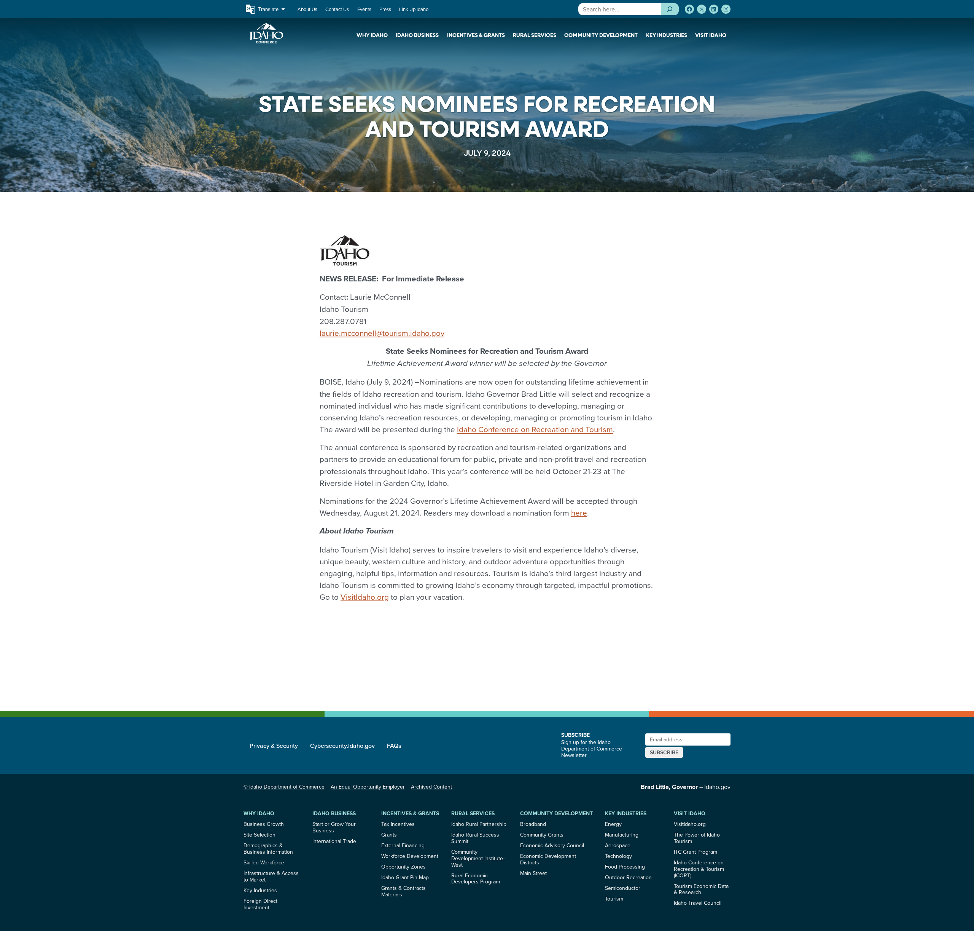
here (579, 512)
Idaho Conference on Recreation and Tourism (535, 429)
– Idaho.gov (685, 786)
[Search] (670, 9)
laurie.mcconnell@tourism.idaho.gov (382, 333)
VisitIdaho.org (365, 596)
